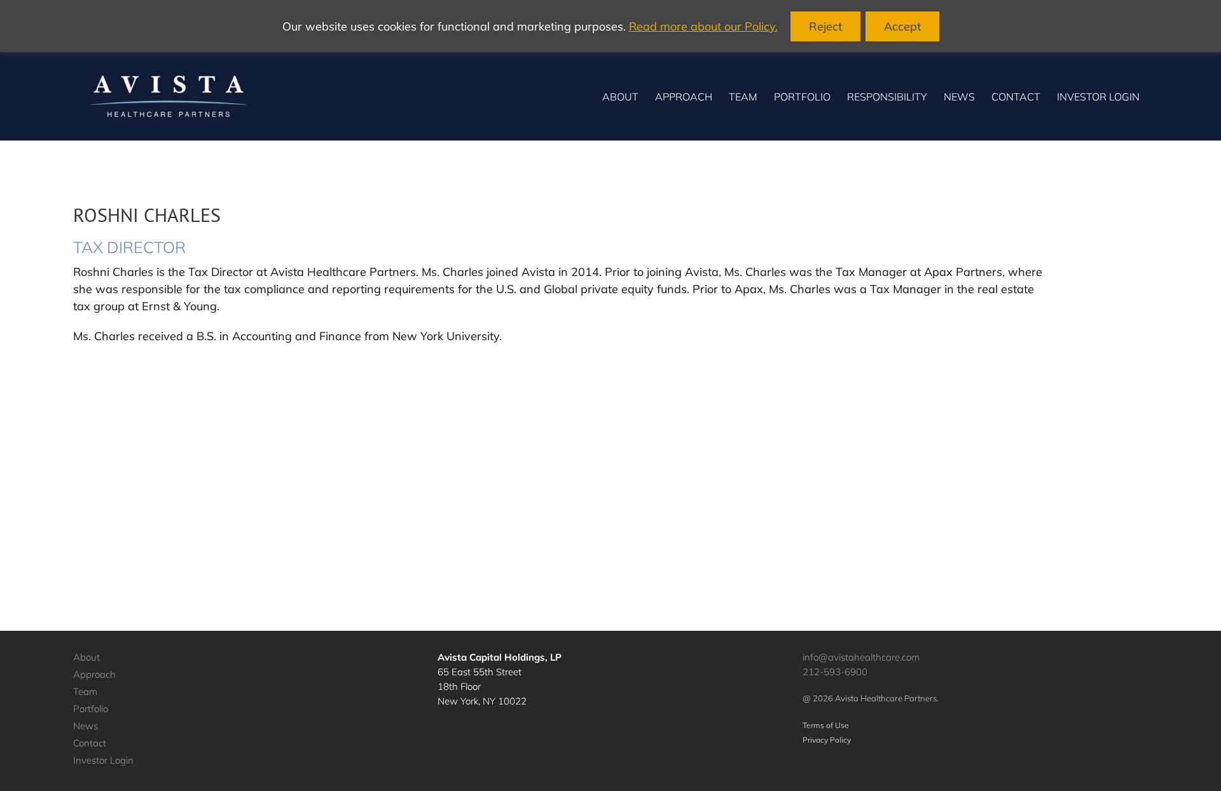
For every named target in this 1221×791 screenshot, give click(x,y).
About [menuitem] (620, 96)
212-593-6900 (835, 672)
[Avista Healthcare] (168, 96)
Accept (902, 26)
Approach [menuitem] (683, 96)
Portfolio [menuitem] (802, 96)
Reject (825, 26)
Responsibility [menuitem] (887, 96)
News (85, 726)
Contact (89, 743)
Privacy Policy (827, 740)
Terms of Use (826, 725)
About (86, 657)
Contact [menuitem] (1015, 96)
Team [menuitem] (743, 96)
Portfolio (90, 709)
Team (85, 691)
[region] (610, 26)
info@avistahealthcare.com (861, 657)
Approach (94, 674)
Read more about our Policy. (703, 26)
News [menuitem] (959, 96)
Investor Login (103, 760)
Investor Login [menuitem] (1098, 96)
